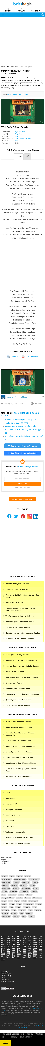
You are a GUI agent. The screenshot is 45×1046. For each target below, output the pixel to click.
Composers (5, 861)
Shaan (21, 134)
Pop (11, 907)
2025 (40, 958)
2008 (35, 954)
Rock (14, 910)
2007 (30, 954)
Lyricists (4, 863)
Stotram (16, 916)
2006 (24, 954)
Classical (24, 885)
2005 (19, 954)
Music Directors (6, 858)
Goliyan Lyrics (17, 689)
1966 (24, 944)
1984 (35, 948)
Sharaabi (5, 913)
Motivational (34, 901)
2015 (29, 956)
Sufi (22, 913)
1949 (19, 940)
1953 (40, 940)
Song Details (23, 94)
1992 (35, 950)
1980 (13, 948)
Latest (8, 11)
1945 (40, 938)
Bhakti (5, 876)
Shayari (14, 913)
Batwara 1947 (11, 804)
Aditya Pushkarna (25, 138)
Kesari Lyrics (18, 752)
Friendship (13, 895)
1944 (35, 938)
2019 (8, 958)
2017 (40, 956)
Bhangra (5, 885)
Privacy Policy (6, 976)
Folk (4, 895)
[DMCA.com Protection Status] (7, 989)
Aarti (12, 876)
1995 (8, 952)
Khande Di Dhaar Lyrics (22, 694)
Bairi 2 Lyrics (18, 741)
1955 (8, 942)
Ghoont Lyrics (20, 746)
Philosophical (29, 904)
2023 (29, 958)
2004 (14, 954)
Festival (34, 892)
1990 (24, 950)
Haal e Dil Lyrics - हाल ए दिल (16, 423)
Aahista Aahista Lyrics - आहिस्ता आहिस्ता (21, 426)
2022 (24, 958)
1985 (40, 948)
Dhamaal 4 (9, 821)
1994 (3, 952)
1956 (13, 942)
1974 (24, 946)
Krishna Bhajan (34, 879)
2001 (40, 952)
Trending (35, 11)
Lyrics (9, 94)
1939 (8, 938)
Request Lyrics (6, 974)
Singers (4, 860)
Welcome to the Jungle (15, 832)
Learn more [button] (27, 1037)
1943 (29, 938)
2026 (3, 960)
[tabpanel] (22, 254)
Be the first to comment (22, 499)
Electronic (14, 892)
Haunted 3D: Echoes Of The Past (19, 838)
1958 (24, 942)
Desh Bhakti (26, 888)
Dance (33, 885)
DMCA (3, 978)
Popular (21, 11)
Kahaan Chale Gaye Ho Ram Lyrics (20, 609)
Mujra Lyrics (18, 722)
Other (12, 904)
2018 (2, 958)
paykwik (31, 924)
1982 (24, 948)
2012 (13, 956)
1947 (8, 940)
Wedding (29, 913)
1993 (40, 950)
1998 (24, 952)
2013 (18, 956)
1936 (35, 937)
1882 (2, 937)
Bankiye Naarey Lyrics (22, 666)
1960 (35, 942)
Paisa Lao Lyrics (19, 639)
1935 (29, 937)
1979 (8, 948)
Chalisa (17, 882)
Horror (28, 898)
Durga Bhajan (7, 879)
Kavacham (26, 882)
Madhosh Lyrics (19, 622)
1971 (8, 946)
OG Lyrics (18, 776)
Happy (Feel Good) (8, 898)
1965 (19, 944)
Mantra (36, 882)
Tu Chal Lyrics (17, 627)
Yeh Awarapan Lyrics (19, 616)
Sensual (38, 910)
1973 (19, 946)
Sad (30, 910)
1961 (40, 942)
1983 (29, 948)
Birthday (14, 885)
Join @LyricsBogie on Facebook (23, 453)
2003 (8, 954)
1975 (29, 946)
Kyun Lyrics (15, 683)
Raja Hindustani (20, 132)
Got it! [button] (5, 1043)
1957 (19, 942)
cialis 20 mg (4, 924)
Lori (11, 901)
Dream (5, 892)
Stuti (24, 916)
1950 (24, 940)
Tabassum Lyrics (18, 589)
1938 (2, 938)
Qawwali (27, 907)
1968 (35, 944)
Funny (21, 895)
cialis (10, 924)
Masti (24, 901)
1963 (8, 944)
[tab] (19, 156)
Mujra (4, 904)
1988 (13, 950)
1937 (40, 937)
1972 (13, 946)
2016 (35, 956)
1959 (29, 942)
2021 (18, 958)
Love (17, 901)
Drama (36, 888)
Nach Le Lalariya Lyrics (22, 633)
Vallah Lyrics (17, 705)
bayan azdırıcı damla (20, 924)
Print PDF (14, 357)
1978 (3, 948)
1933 (18, 937)
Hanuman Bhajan (20, 879)
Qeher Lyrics (18, 700)
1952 (34, 940)
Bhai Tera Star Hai (12, 815)
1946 (3, 940)
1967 (29, 944)
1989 (19, 950)
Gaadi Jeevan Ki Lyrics (18, 727)
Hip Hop (20, 898)
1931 (7, 937)
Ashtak (20, 876)
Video (15, 94)
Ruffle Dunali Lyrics (19, 757)
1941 (18, 938)
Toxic (7, 793)
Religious (6, 910)
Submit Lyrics (5, 972)
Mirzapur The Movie (13, 809)
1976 (35, 946)
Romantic (22, 910)
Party (19, 904)
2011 (7, 956)
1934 (24, 937)
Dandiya (16, 888)
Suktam (32, 916)
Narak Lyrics (14, 672)
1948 (13, 940)
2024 (35, 958)
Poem (4, 907)
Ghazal (29, 895)
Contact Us (5, 979)
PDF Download (31, 357)
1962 (2, 944)
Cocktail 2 (9, 826)
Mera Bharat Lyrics (17, 584)
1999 (29, 952)
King (16, 134)
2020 (14, 958)
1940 (13, 938)
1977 (40, 946)
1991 (29, 950)
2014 (24, 956)
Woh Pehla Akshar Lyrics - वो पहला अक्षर (21, 420)
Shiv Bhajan (6, 916)
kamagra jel (38, 924)
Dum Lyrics (15, 603)
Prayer (18, 907)
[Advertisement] (22, 42)
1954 (2, 942)
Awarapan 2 (10, 798)
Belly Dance (6, 888)
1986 (3, 950)
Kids (4, 901)
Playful (17, 141)
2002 (3, 954)
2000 (35, 952)
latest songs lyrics (28, 466)
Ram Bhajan (6, 882)
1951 (29, 940)
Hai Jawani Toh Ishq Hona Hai (17, 843)
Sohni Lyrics (17, 655)
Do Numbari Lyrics (21, 660)
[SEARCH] (42, 14)
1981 (18, 948)
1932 (13, 937)
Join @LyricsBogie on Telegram (24, 446)
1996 (13, 952)
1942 (24, 938)
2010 (2, 956)
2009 (40, 954)
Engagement (24, 892)
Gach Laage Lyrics (20, 763)
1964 (13, 944)
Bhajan (28, 876)
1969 (40, 944)
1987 (8, 950)
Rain (35, 907)
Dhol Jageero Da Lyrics (21, 677)
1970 (3, 946)
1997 (19, 952)
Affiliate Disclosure (7, 981)
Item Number (38, 898)
